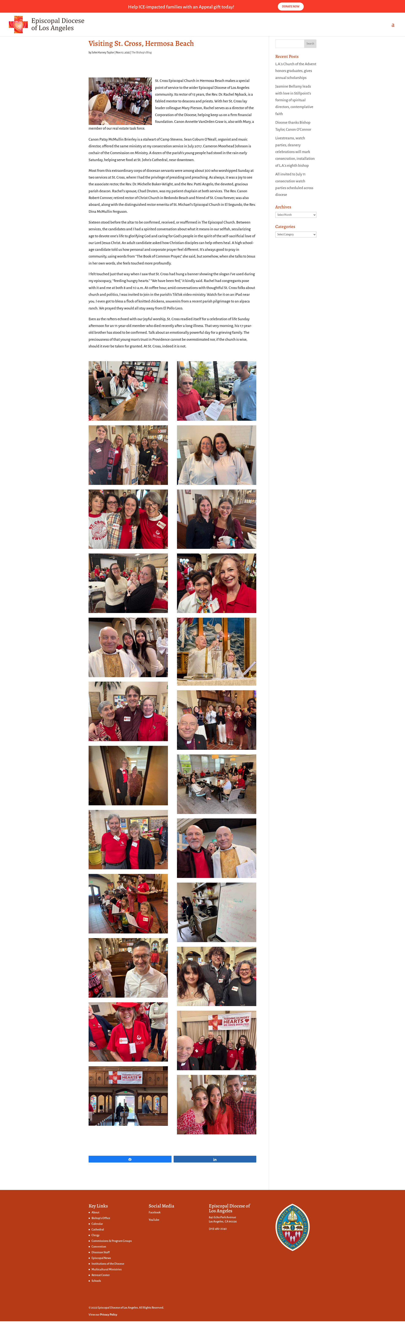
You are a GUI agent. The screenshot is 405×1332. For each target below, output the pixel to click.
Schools (96, 1280)
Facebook (155, 1212)
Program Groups (122, 1240)
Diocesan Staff (101, 1252)
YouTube (154, 1219)
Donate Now (291, 6)
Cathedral (98, 1229)
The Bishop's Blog (141, 52)
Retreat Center (101, 1275)
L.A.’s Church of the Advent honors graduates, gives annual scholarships (295, 71)
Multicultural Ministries (107, 1269)
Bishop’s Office (101, 1218)
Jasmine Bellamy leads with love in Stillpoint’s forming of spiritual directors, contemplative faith (294, 100)
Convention (99, 1246)
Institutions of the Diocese (108, 1263)
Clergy (96, 1235)
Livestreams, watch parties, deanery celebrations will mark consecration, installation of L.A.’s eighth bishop (295, 151)
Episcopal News (101, 1258)
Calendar (97, 1223)
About (95, 1212)
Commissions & (102, 1240)
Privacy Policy (108, 1314)
